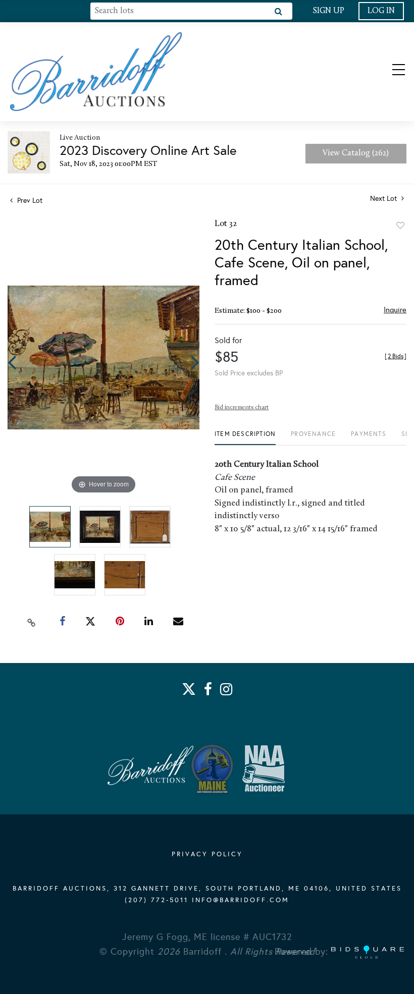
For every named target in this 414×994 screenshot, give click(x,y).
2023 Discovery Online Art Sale (148, 150)
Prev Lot (28, 200)
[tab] (245, 437)
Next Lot (384, 198)
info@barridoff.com (240, 900)
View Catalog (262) (356, 153)
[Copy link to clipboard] (32, 622)
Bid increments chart (242, 408)
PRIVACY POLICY (207, 854)
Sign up (328, 11)
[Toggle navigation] (390, 72)
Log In (381, 11)
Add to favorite (400, 225)
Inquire (395, 309)
